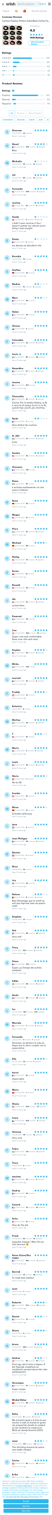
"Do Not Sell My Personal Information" (23, 1496)
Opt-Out (26, 1506)
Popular (6, 11)
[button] (39, 4)
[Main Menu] (3, 4)
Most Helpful (35, 113)
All (11, 113)
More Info (26, 1510)
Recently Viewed (39, 11)
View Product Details (37, 43)
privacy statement (24, 1485)
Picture (20, 113)
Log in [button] (43, 3)
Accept (26, 1501)
